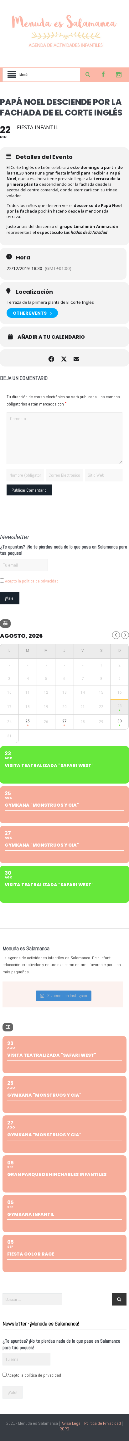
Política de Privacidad (102, 1423)
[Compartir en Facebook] (51, 357)
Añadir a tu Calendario (51, 337)
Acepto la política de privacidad (32, 581)
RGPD (64, 1429)
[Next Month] (125, 635)
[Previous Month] (116, 635)
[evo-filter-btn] (5, 623)
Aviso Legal (71, 1423)
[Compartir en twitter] (63, 357)
